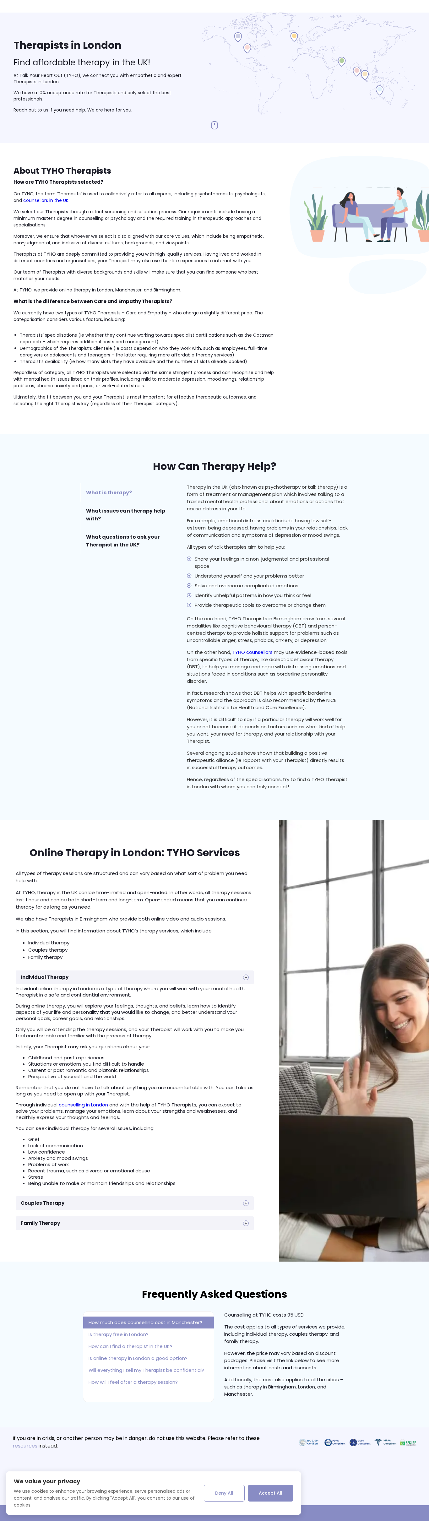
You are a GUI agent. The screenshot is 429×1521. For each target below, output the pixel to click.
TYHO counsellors (252, 652)
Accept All (270, 1493)
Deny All (224, 1493)
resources (25, 1445)
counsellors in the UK (45, 200)
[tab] (129, 492)
